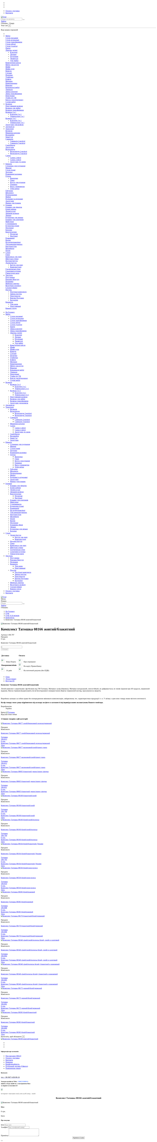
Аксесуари (10, 147)
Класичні (13, 52)
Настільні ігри (11, 246)
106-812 (4, 763)
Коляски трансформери (15, 110)
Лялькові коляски (12, 213)
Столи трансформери (14, 42)
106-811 (4, 787)
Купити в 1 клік (78, 1138)
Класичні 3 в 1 (15, 120)
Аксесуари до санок (18, 162)
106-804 (4, 956)
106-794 (4, 835)
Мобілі (8, 197)
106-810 (4, 884)
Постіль (9, 290)
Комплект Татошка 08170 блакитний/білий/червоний (22, 926)
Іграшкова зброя (16, 525)
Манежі (8, 168)
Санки (8, 156)
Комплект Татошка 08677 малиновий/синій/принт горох (23, 757)
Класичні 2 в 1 (15, 114)
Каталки (9, 230)
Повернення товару (13, 1068)
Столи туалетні (11, 46)
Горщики (13, 184)
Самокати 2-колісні (17, 141)
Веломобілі (10, 135)
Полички (9, 75)
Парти (8, 48)
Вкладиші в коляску (13, 286)
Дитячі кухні (11, 211)
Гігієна (8, 176)
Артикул (4, 635)
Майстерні (10, 222)
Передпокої (10, 96)
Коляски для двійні (13, 108)
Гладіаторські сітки (13, 269)
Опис (8, 677)
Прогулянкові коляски (14, 106)
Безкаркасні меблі (12, 87)
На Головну (10, 312)
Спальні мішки (11, 288)
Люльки (13, 54)
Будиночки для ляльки (14, 217)
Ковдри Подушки (17, 298)
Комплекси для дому (14, 257)
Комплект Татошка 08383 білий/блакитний (18, 1022)
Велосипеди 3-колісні (18, 153)
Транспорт (10, 407)
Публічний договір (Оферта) (17, 1066)
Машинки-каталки (13, 133)
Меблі (8, 314)
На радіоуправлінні (13, 242)
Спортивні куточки (13, 271)
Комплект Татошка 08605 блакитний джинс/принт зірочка (24, 781)
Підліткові (14, 56)
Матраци (9, 81)
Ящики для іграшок (13, 203)
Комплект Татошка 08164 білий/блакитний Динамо (21, 854)
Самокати (9, 139)
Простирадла (15, 296)
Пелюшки (9, 281)
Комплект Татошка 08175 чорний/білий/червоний (20, 998)
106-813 (4, 739)
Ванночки (14, 178)
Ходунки (9, 172)
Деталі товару (11, 679)
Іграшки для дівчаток (14, 207)
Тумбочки (9, 77)
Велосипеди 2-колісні (18, 151)
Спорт (8, 533)
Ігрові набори (11, 209)
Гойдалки (9, 191)
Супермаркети (11, 224)
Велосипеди (10, 149)
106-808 (4, 908)
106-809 (4, 1028)
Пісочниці (10, 228)
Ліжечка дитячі (11, 50)
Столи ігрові (10, 170)
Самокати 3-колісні (17, 143)
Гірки (12, 180)
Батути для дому (16, 265)
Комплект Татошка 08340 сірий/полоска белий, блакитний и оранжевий (29, 974)
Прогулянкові (15, 306)
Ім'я (2, 1125)
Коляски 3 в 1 (11, 118)
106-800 (4, 932)
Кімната (9, 442)
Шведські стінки (12, 259)
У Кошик (5, 649)
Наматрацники (11, 83)
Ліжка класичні (12, 92)
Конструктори (11, 232)
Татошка (4, 737)
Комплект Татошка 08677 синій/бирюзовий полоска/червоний (25, 733)
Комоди (9, 71)
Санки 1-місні (15, 158)
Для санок (14, 304)
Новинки (9, 1062)
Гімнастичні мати (12, 273)
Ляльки (8, 215)
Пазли (8, 250)
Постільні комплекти (18, 292)
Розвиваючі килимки (14, 174)
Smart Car (9, 137)
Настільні (14, 236)
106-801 (4, 1004)
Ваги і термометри (17, 187)
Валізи (8, 240)
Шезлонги (10, 193)
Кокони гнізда (11, 308)
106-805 (4, 980)
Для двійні (14, 61)
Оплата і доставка (13, 11)
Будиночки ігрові (12, 226)
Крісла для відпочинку (14, 100)
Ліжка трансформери (14, 94)
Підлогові (14, 234)
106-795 (4, 860)
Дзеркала (9, 89)
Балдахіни (14, 300)
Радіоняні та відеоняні (14, 199)
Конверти (9, 302)
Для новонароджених (14, 244)
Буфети (8, 79)
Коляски (9, 382)
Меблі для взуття (12, 65)
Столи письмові (12, 38)
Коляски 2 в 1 (11, 112)
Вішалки (9, 85)
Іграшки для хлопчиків (15, 220)
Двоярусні (14, 59)
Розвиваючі (10, 238)
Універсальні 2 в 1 (17, 116)
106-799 (4, 811)
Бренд (3, 712)
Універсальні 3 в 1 (17, 123)
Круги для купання (17, 182)
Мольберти (10, 248)
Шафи (8, 67)
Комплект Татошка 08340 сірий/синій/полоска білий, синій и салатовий (29, 950)
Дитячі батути (11, 263)
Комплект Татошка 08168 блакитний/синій (18, 805)
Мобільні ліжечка (12, 284)
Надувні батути (12, 261)
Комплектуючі (15, 267)
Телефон (4, 1127)
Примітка (5, 1135)
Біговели (9, 131)
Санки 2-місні (15, 160)
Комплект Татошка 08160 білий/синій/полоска (19, 830)
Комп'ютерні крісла (13, 63)
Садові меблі (11, 102)
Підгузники (10, 277)
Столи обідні (11, 44)
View (3, 745)
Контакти (9, 13)
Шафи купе (10, 69)
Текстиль (9, 556)
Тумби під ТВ (11, 98)
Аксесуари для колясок (15, 125)
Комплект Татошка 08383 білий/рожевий (17, 902)
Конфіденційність (12, 1064)
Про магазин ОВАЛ (13, 1056)
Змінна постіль (16, 294)
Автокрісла (10, 405)
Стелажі (9, 73)
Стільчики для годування (15, 166)
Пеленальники (11, 195)
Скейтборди (10, 145)
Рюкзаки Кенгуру (12, 279)
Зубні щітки (14, 189)
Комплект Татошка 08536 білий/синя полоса (18, 878)
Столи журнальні (12, 40)
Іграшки (9, 484)
